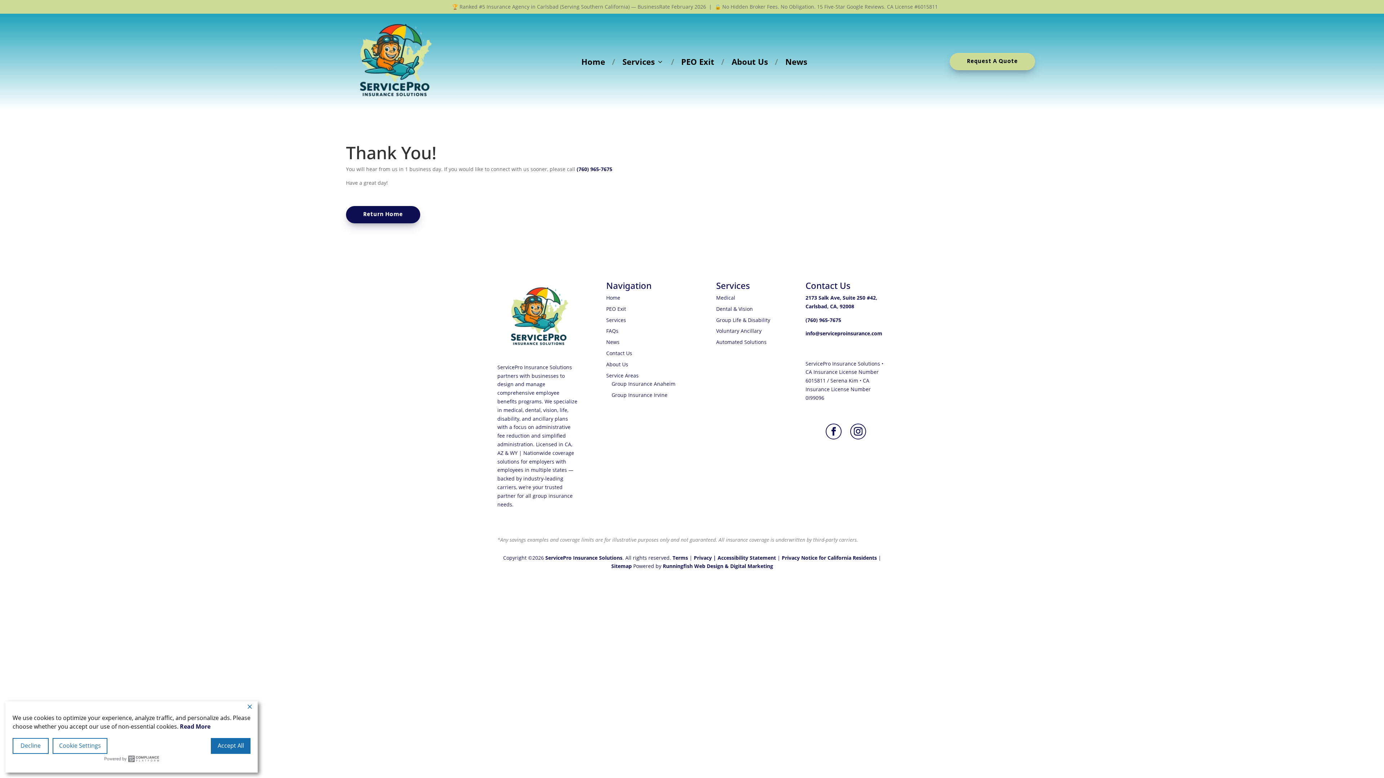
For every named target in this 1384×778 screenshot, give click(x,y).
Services (638, 61)
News (796, 61)
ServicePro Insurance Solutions (583, 557)
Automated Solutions (741, 342)
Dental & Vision (734, 308)
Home (593, 61)
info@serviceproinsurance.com (844, 333)
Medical (725, 297)
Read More (195, 726)
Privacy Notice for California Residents (829, 557)
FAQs (612, 330)
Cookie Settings (80, 746)
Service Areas (622, 375)
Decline (31, 746)
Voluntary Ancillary (739, 330)
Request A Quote (992, 61)
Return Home (383, 214)
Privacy (703, 557)
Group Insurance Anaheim (643, 383)
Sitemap (621, 566)
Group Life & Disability (743, 320)
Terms (680, 557)
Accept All (231, 746)
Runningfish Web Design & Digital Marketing (718, 566)
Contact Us (619, 353)
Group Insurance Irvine (639, 395)
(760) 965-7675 (594, 169)
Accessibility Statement (747, 557)
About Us (750, 61)
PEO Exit (697, 61)
